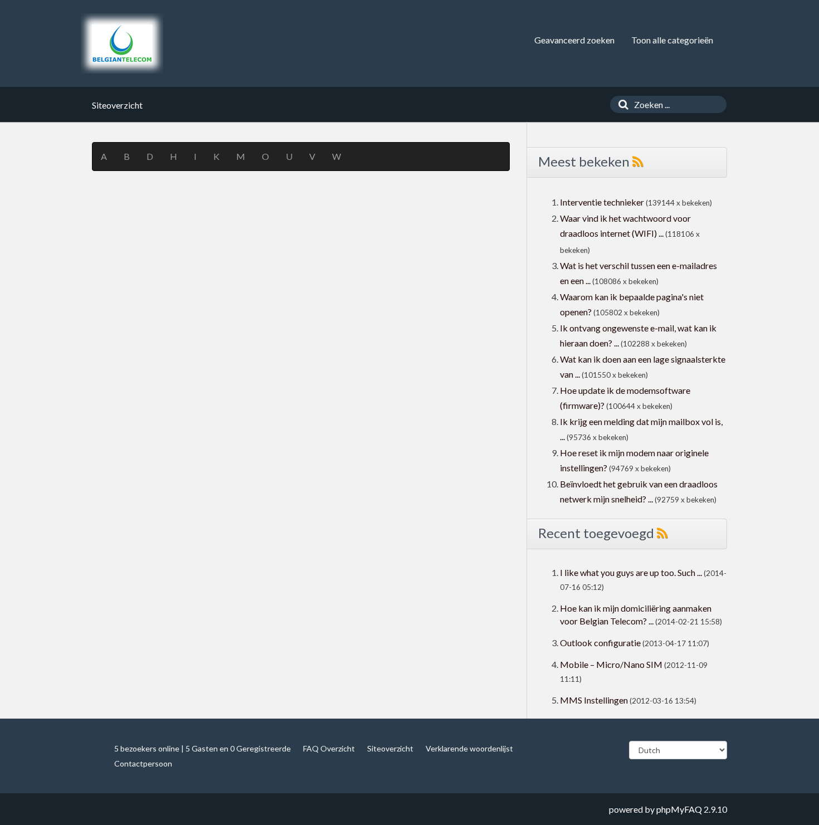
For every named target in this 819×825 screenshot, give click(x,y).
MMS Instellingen (594, 700)
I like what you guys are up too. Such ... (631, 572)
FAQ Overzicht (329, 748)
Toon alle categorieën (672, 40)
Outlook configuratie (600, 642)
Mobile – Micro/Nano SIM (611, 664)
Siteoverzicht (390, 748)
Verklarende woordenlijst (469, 748)
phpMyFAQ (679, 809)
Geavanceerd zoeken (574, 40)
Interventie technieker (602, 202)
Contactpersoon (143, 763)
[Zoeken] (620, 104)
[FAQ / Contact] (122, 43)
